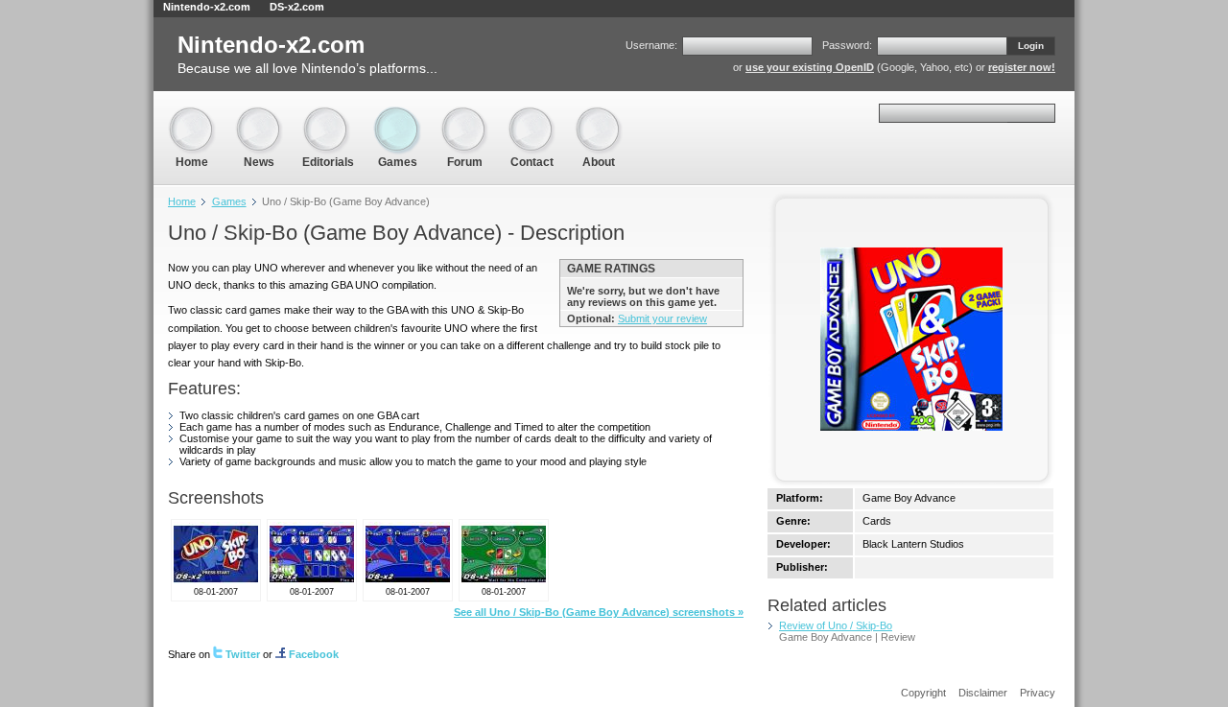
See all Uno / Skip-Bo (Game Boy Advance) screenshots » (599, 612)
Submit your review (662, 318)
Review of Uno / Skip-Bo (835, 625)
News (259, 115)
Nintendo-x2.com (206, 6)
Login (1031, 45)
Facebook (314, 654)
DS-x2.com (297, 6)
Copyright (923, 692)
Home (191, 115)
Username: (651, 45)
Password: (847, 45)
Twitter (242, 654)
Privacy (1037, 692)
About (598, 115)
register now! (1021, 67)
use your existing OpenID (809, 67)
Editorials (328, 115)
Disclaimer (982, 692)
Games (397, 115)
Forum (464, 115)
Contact (531, 115)
